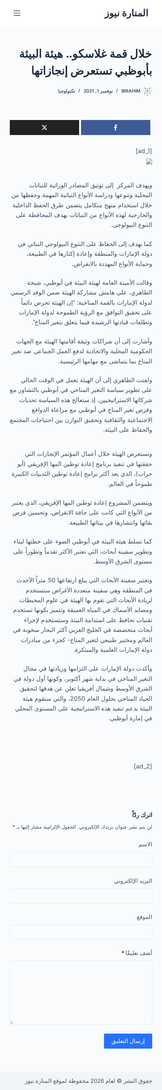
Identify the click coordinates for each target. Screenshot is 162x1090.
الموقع (144, 916)
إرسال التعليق (128, 1040)
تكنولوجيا (66, 91)
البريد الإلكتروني (133, 880)
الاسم (145, 844)
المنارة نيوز (126, 12)
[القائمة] (17, 13)
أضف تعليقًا (136, 952)
